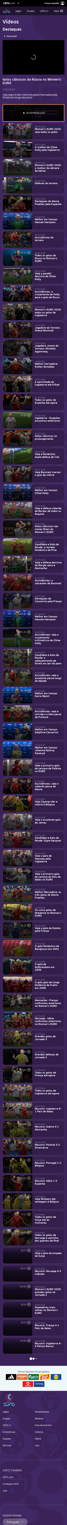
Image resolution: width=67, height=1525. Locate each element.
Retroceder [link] (12, 36)
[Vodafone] (28, 1384)
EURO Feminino (6, 11)
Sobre (38, 1438)
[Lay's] (45, 1377)
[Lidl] (56, 1377)
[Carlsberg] (33, 1377)
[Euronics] (39, 1384)
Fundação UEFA (11, 1483)
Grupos (6, 1418)
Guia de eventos (43, 1425)
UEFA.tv (7, 1425)
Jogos (6, 1411)
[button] (58, 10)
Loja (37, 1445)
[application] (33, 57)
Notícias (7, 1445)
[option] (33, 113)
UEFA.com (8, 1477)
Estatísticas (9, 1431)
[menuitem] (18, 10)
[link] (18, 10)
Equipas (7, 1438)
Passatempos (42, 1411)
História (39, 1431)
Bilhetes (39, 1418)
